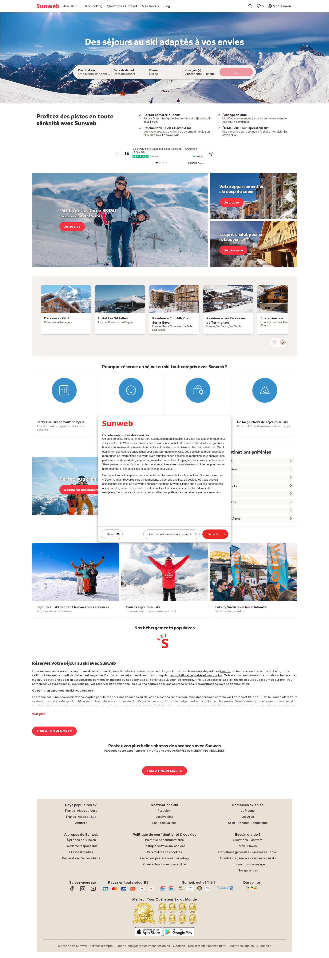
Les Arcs (247, 817)
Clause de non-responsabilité (164, 864)
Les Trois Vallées (160, 705)
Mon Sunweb (248, 846)
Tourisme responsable (81, 846)
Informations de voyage (248, 864)
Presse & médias (81, 852)
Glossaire (264, 946)
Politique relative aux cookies (164, 846)
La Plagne (248, 811)
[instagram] (83, 891)
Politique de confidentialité (164, 840)
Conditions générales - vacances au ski (248, 858)
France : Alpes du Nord (81, 811)
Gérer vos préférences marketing (164, 858)
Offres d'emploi (101, 946)
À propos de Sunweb (81, 840)
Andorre (81, 823)
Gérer (110, 534)
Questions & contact (248, 840)
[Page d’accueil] (48, 6)
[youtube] (93, 891)
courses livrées (183, 684)
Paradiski (164, 811)
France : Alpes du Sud (81, 817)
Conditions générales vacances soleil (143, 946)
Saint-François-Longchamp (248, 823)
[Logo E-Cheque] (151, 891)
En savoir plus (241, 121)
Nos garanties (248, 870)
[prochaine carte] (283, 342)
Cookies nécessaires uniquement (170, 534)
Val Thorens (235, 697)
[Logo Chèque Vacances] (142, 891)
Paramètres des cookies (164, 852)
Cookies (179, 946)
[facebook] (72, 891)
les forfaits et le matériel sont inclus (196, 675)
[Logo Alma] (133, 891)
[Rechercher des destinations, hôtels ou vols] (250, 6)
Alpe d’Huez (258, 697)
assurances (209, 684)
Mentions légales (241, 946)
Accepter (214, 534)
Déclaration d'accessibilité (81, 858)
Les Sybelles (164, 817)
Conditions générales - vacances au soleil (247, 852)
